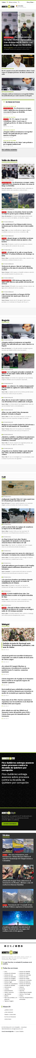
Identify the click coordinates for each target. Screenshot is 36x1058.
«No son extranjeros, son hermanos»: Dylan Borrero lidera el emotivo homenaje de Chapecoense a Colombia (18, 857)
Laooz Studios (19, 1031)
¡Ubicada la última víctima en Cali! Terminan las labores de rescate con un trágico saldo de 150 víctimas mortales (18, 609)
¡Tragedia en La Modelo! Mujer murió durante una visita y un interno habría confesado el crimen (17, 452)
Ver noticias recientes (9, 149)
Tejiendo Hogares (9, 1001)
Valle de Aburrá (9, 160)
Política (21, 995)
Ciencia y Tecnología (24, 994)
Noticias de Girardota (8, 209)
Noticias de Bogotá (7, 91)
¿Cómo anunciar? (8, 1012)
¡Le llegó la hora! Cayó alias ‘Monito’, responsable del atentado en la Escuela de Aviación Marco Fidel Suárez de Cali (16, 541)
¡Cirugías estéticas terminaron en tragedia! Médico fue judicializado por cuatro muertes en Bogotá (18, 95)
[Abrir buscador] (18, 2)
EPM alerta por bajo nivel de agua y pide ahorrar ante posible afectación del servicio (18, 282)
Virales (6, 835)
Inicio (5, 971)
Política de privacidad (10, 1016)
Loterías (6, 989)
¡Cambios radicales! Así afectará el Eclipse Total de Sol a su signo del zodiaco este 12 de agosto (16, 929)
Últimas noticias (12, 2)
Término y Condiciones (10, 1014)
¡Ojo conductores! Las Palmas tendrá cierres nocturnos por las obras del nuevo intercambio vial (17, 226)
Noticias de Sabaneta (10, 980)
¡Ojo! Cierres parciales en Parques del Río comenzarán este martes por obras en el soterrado (16, 296)
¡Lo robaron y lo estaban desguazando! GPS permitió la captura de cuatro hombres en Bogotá (18, 387)
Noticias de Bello (7, 249)
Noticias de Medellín (10, 34)
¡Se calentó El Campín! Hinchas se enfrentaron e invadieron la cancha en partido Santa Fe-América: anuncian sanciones (15, 669)
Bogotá (5, 320)
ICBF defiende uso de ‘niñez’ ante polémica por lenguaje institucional (17, 143)
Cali (4, 477)
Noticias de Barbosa (24, 982)
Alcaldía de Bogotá (24, 985)
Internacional (7, 987)
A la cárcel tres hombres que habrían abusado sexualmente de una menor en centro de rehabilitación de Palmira (17, 581)
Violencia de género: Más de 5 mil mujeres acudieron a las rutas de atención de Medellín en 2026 (17, 268)
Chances (21, 987)
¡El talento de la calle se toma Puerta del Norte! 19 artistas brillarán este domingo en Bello (18, 254)
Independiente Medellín (25, 992)
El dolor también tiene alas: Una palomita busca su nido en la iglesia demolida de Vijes (17, 595)
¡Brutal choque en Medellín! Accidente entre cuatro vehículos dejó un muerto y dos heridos (17, 240)
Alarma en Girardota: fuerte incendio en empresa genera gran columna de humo (17, 213)
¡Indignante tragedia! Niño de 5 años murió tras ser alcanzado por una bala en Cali (18, 500)
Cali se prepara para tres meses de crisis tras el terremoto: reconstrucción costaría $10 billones (18, 554)
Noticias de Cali (7, 577)
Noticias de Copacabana (10, 983)
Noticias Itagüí (8, 982)
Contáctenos (7, 1019)
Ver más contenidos (9, 823)
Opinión (6, 995)
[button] (3, 2)
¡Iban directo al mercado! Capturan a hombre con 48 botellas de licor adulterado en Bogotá (17, 401)
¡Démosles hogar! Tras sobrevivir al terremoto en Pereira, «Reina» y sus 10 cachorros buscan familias (18, 883)
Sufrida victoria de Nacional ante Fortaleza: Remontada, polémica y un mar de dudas (18, 645)
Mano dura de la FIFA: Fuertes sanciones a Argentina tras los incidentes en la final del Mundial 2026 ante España (17, 702)
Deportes (21, 990)
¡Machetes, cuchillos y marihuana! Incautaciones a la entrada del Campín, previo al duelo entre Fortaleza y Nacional (18, 438)
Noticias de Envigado (10, 978)
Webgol (5, 624)
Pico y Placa (30, 2)
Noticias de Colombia (9, 140)
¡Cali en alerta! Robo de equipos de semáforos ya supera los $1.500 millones (17, 527)
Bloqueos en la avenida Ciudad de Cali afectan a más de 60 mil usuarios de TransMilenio (18, 425)
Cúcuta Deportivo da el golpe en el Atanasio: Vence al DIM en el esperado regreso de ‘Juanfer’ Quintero (17, 680)
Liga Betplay (7, 994)
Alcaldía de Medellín (9, 985)
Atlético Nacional (8, 992)
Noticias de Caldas (24, 978)
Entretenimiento (8, 990)
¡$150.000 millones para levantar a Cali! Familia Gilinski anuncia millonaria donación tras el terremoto (18, 567)
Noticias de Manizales (10, 976)
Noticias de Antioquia (10, 973)
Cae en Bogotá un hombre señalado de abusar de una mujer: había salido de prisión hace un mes (17, 373)
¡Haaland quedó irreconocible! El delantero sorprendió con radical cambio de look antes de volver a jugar (17, 657)
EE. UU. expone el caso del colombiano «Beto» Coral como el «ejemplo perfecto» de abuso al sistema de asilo (18, 72)
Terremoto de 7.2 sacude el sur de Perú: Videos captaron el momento (18, 906)
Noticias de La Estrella (25, 980)
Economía (22, 989)
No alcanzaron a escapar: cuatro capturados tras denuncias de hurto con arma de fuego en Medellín (18, 41)
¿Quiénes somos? (8, 1010)
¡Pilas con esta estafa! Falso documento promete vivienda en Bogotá (15, 413)
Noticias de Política (8, 68)
